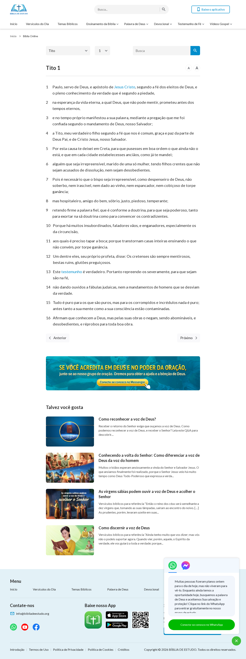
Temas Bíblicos (67, 24)
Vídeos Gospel (219, 24)
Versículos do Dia (37, 24)
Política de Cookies (100, 649)
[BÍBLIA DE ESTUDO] (40, 9)
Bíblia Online (30, 36)
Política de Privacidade (68, 649)
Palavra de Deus (134, 24)
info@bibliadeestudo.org (32, 613)
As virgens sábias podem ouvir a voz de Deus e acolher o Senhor (147, 494)
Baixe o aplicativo (213, 9)
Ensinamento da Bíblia (101, 24)
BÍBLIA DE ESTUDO (182, 649)
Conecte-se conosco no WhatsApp (201, 624)
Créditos (123, 649)
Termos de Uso (39, 649)
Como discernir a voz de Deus (124, 527)
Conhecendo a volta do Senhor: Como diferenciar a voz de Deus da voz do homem (149, 458)
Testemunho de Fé (189, 24)
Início (13, 24)
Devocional (161, 24)
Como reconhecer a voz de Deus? (127, 419)
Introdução (17, 649)
